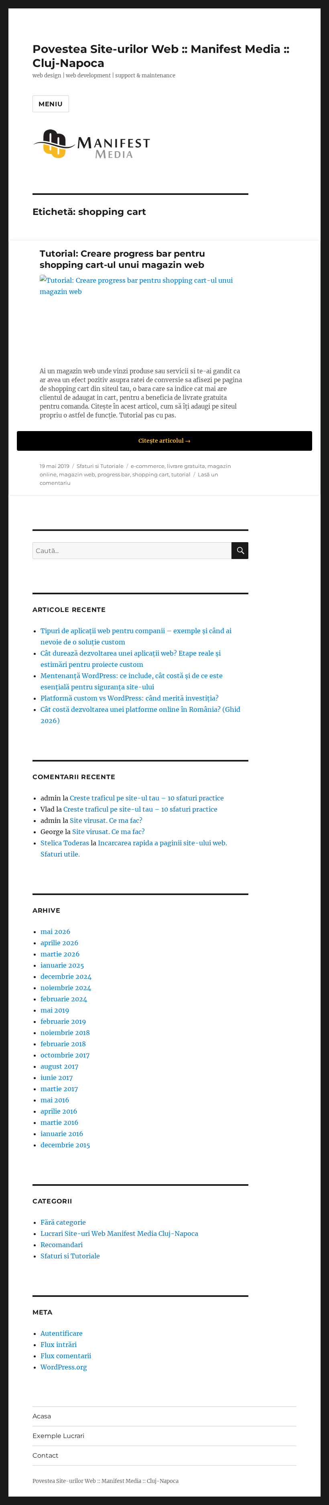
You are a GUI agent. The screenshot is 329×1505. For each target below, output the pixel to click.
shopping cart (150, 474)
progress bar (113, 474)
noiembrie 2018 (65, 1033)
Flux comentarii (66, 1356)
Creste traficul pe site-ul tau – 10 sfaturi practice (147, 798)
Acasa (41, 1416)
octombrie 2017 (65, 1055)
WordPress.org (64, 1367)
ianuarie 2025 (62, 965)
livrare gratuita (186, 466)
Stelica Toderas (65, 843)
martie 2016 (60, 1122)
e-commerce (147, 466)
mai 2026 (56, 932)
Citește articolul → (164, 440)
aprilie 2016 (59, 1111)
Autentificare (62, 1333)
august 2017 (59, 1066)
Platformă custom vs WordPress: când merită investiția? (130, 698)
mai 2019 (55, 1010)
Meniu (51, 104)
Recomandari (62, 1245)
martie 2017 (59, 1089)
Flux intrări (59, 1345)
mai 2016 (55, 1100)
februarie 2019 (63, 1021)
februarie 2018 (63, 1044)
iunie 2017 (57, 1078)
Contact (45, 1455)
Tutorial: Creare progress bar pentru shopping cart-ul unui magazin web (122, 259)
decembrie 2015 (65, 1145)
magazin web (77, 474)
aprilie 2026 (60, 943)
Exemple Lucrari (58, 1436)
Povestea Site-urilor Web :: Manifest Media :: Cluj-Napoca (105, 1481)
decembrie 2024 (66, 976)
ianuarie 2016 (62, 1134)
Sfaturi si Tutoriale (100, 466)
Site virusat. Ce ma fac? (106, 820)
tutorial (181, 474)
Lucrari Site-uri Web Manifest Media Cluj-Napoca (119, 1234)
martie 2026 (60, 954)
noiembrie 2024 (66, 988)
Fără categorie (63, 1222)
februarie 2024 (64, 999)
